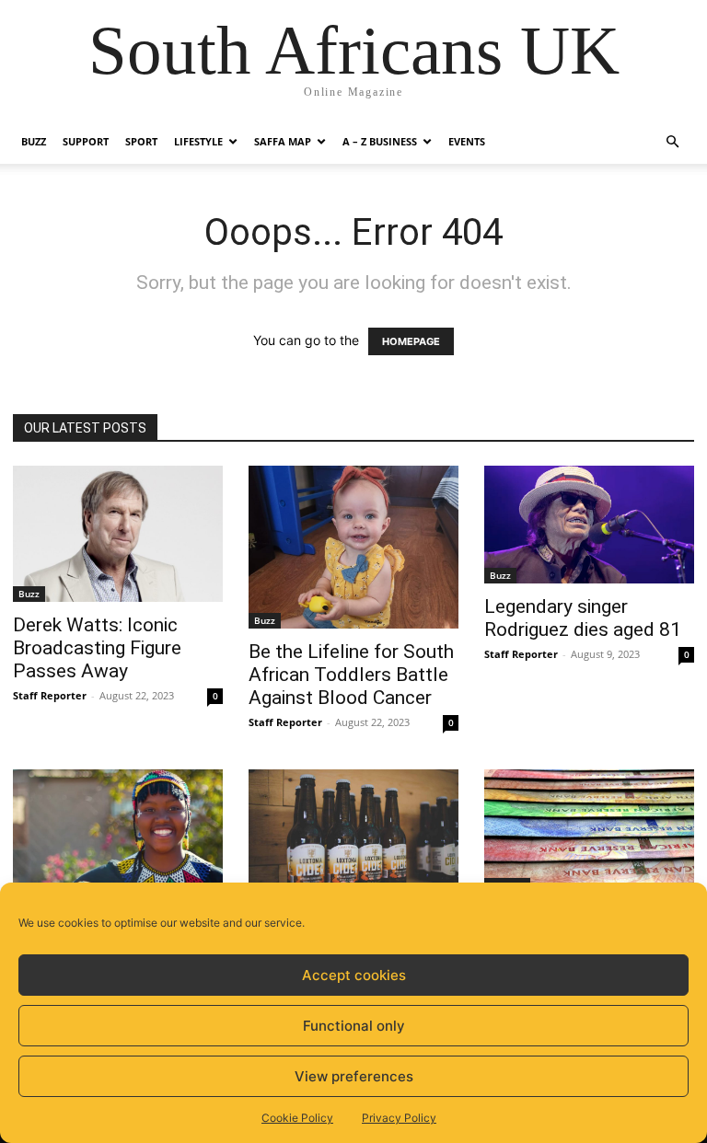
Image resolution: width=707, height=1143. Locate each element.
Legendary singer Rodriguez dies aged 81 (582, 618)
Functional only (354, 1025)
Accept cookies (354, 975)
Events (466, 141)
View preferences (354, 1076)
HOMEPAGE (411, 341)
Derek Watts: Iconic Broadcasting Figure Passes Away (97, 648)
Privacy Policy (399, 1118)
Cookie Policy (297, 1118)
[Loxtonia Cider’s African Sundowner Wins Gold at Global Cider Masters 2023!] (353, 839)
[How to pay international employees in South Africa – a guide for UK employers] (589, 831)
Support (86, 141)
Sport (141, 141)
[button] (672, 142)
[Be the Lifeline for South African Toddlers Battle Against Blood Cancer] (353, 547)
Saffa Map (282, 141)
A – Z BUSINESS (379, 141)
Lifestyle (198, 141)
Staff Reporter (50, 695)
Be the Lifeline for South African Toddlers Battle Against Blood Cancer (351, 675)
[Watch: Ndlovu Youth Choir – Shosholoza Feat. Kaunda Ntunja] (118, 847)
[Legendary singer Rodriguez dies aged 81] (589, 524)
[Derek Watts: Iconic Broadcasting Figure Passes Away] (118, 534)
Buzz (33, 141)
